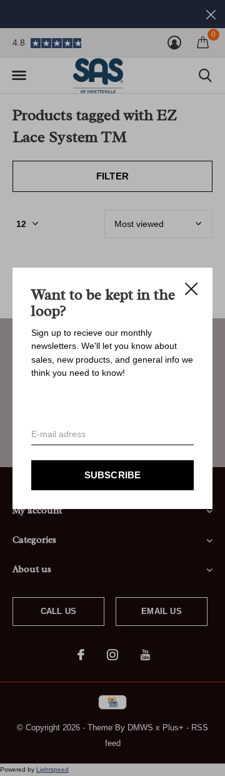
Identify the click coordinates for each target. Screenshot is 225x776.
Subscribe (112, 474)
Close (191, 289)
